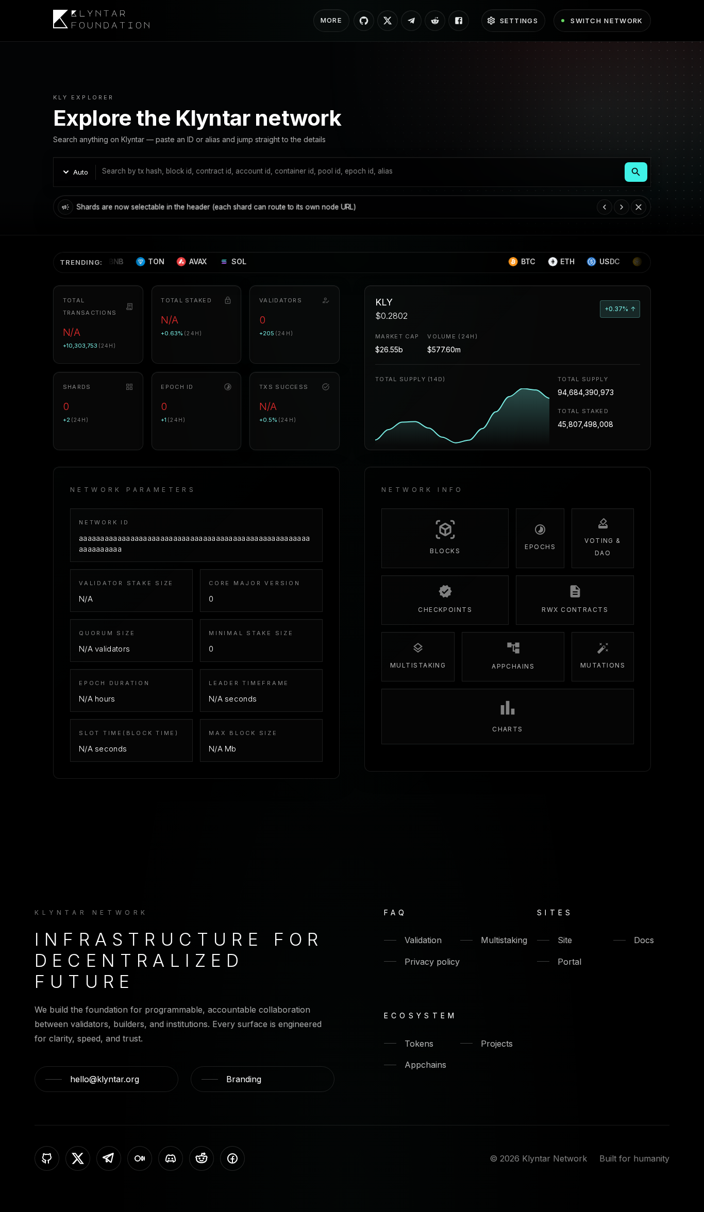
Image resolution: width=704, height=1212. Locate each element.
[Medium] (139, 1158)
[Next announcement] (621, 207)
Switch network (607, 20)
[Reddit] (201, 1158)
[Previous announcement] (604, 207)
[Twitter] (77, 1158)
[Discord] (170, 1158)
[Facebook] (232, 1158)
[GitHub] (47, 1158)
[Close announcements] (638, 207)
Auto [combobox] (80, 172)
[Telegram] (108, 1158)
